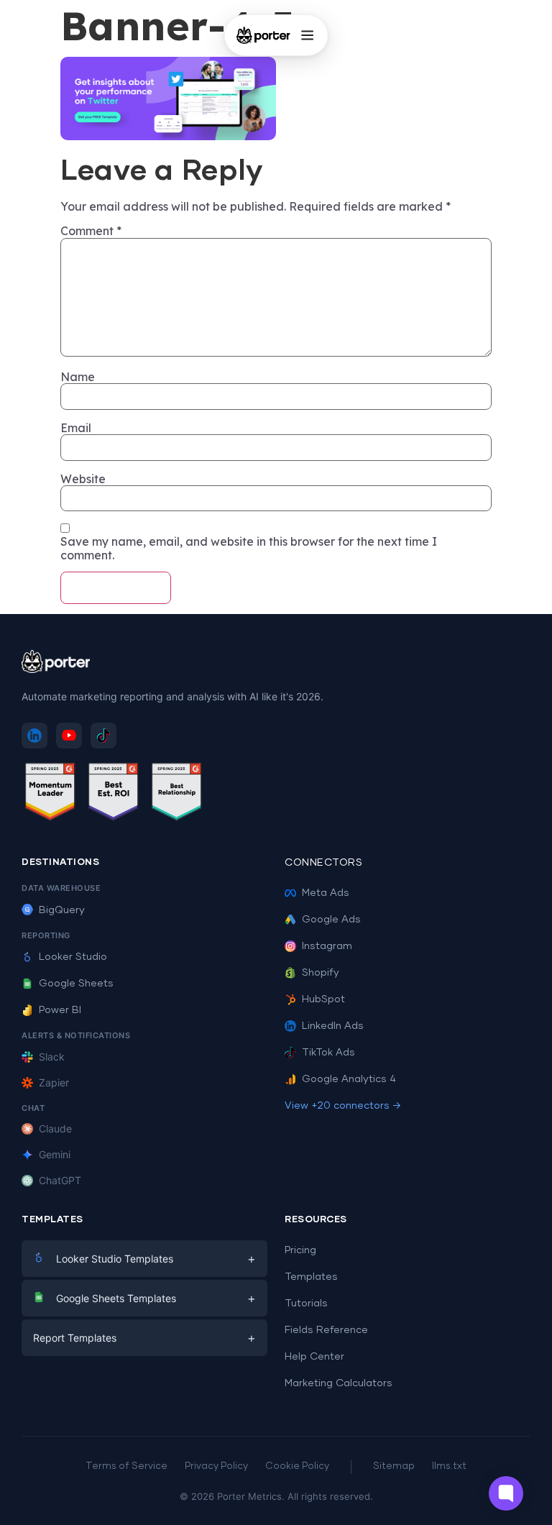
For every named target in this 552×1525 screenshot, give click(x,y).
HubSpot (323, 999)
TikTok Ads (328, 1053)
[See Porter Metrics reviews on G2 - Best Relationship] (177, 794)
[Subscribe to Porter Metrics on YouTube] (69, 735)
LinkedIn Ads (333, 1026)
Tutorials (306, 1304)
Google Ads (331, 920)
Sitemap (394, 1466)
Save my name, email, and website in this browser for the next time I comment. (248, 548)
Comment (90, 230)
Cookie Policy (297, 1466)
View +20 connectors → (343, 1106)
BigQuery (62, 910)
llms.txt (449, 1466)
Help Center (314, 1357)
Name (77, 376)
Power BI (60, 1010)
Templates (311, 1277)
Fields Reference (326, 1330)
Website (83, 478)
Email (75, 427)
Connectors (323, 863)
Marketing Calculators (338, 1383)
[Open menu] (307, 35)
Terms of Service (126, 1466)
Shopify (320, 973)
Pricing (300, 1250)
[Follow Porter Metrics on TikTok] (103, 735)
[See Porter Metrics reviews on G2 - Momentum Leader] (50, 794)
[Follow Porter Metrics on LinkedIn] (34, 735)
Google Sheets (76, 984)
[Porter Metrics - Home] (263, 35)
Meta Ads (325, 893)
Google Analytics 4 (349, 1079)
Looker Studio (73, 957)
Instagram (327, 946)
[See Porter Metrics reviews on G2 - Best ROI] (113, 794)
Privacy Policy (216, 1466)
